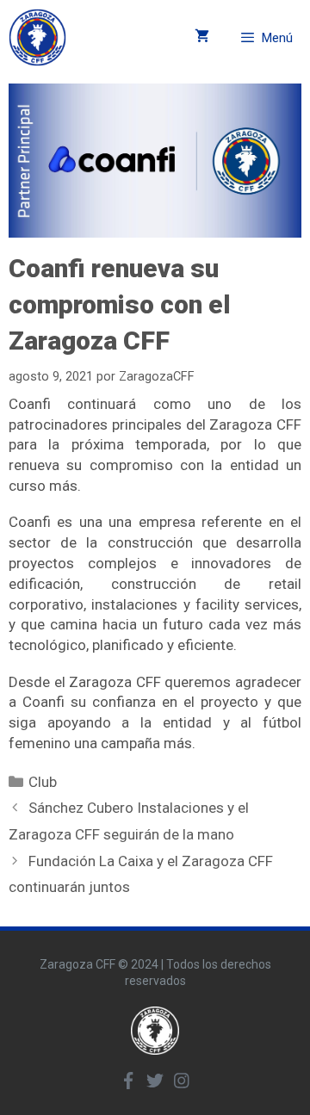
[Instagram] (181, 1080)
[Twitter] (155, 1080)
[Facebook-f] (128, 1080)
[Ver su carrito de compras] (202, 37)
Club (42, 781)
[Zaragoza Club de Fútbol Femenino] (37, 37)
